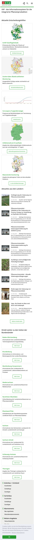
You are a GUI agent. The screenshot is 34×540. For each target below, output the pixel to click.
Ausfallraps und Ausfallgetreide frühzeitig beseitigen (21, 261)
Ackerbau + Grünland (11, 483)
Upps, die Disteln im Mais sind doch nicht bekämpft (20, 304)
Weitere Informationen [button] (18, 532)
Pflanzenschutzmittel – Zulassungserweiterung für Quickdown (19, 245)
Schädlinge (7, 489)
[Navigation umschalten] (32, 3)
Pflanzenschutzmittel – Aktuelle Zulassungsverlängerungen (21, 275)
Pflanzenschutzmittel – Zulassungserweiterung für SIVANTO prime (19, 229)
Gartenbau (8, 496)
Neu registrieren (9, 511)
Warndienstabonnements (11, 514)
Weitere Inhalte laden (17, 321)
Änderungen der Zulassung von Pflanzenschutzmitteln (21, 290)
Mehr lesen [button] (17, 345)
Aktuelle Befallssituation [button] (17, 87)
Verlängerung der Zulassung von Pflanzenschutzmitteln (21, 196)
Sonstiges (7, 492)
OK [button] (9, 537)
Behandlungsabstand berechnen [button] (17, 151)
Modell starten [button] (17, 119)
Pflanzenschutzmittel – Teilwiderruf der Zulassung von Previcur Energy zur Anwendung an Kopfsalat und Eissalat (21, 211)
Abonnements (9, 509)
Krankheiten (7, 486)
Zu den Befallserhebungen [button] (17, 183)
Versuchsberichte (9, 521)
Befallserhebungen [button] (17, 53)
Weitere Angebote (10, 518)
